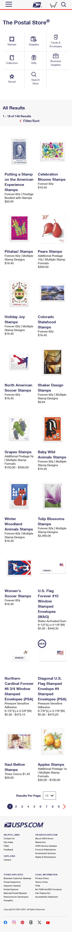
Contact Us (9, 838)
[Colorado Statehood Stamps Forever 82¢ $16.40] (52, 293)
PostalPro (8, 900)
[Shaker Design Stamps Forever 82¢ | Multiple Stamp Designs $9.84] (52, 362)
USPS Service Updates (46, 846)
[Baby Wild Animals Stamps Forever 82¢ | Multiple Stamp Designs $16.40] (52, 429)
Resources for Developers (16, 897)
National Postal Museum (15, 893)
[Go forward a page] (64, 806)
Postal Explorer (11, 889)
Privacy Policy (42, 878)
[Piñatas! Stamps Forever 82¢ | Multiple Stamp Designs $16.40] (19, 228)
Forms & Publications (45, 849)
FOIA (37, 885)
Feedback (8, 849)
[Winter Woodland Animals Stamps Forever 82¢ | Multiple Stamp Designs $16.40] (19, 495)
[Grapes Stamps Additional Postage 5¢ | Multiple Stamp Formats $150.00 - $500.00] (19, 429)
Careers (7, 859)
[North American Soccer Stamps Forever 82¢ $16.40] (19, 362)
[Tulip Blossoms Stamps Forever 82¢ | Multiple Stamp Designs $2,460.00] (52, 495)
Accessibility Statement (46, 897)
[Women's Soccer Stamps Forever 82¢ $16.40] (19, 567)
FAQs (6, 846)
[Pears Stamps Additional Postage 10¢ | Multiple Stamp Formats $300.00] (52, 228)
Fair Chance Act (42, 893)
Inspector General (12, 885)
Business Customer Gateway (17, 878)
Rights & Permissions (45, 857)
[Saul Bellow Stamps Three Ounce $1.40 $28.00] (19, 741)
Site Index (8, 842)
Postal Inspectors (12, 882)
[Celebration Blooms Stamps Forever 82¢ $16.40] (52, 151)
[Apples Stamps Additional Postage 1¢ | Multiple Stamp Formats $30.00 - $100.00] (52, 741)
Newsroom (40, 842)
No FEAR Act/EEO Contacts (48, 889)
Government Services (45, 853)
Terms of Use (41, 882)
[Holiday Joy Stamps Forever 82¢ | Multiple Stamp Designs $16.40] (19, 293)
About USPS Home (44, 838)
